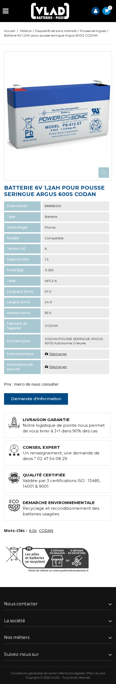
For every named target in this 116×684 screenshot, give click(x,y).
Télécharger (58, 354)
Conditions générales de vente (34, 673)
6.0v (33, 530)
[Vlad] (50, 11)
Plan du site (96, 673)
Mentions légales (71, 673)
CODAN (46, 530)
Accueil (9, 31)
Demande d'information (36, 398)
